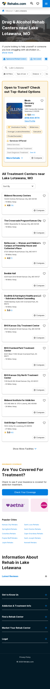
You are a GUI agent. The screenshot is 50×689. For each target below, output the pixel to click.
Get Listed (37, 59)
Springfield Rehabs (9, 529)
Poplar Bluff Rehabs (9, 538)
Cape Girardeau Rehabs (33, 534)
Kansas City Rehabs (10, 525)
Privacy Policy (25, 657)
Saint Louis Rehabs (31, 525)
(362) (33, 115)
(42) (12, 432)
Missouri (9, 11)
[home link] (3, 10)
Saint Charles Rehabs (32, 529)
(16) (12, 205)
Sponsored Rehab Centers (16, 59)
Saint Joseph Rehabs (32, 538)
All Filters (9, 74)
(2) (11, 310)
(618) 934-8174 (32, 118)
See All (32, 152)
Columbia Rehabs (9, 534)
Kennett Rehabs (30, 543)
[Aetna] (15, 505)
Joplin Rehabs (7, 543)
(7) (11, 258)
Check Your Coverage (25, 492)
